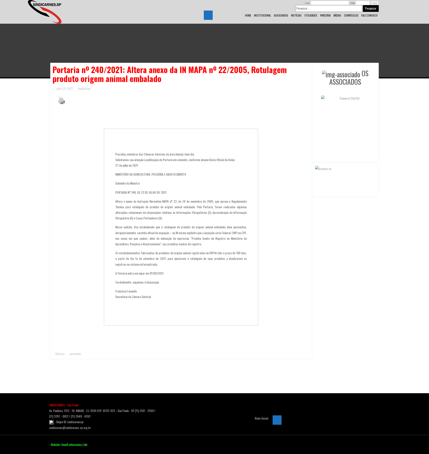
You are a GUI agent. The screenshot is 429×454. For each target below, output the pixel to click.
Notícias (296, 15)
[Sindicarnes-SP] (44, 11)
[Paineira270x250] (345, 98)
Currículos (351, 15)
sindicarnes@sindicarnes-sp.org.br (70, 427)
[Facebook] (208, 15)
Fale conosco (369, 15)
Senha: (353, 2)
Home (248, 15)
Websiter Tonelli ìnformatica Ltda (68, 444)
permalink (75, 353)
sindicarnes (84, 88)
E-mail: (307, 2)
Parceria (325, 15)
